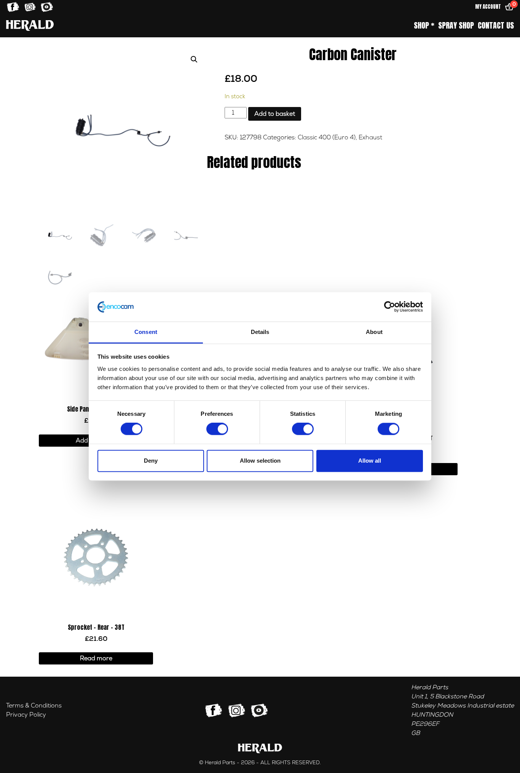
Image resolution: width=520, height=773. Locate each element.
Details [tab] (260, 332)
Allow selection (260, 460)
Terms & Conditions (34, 705)
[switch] (217, 429)
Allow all (369, 460)
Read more (96, 658)
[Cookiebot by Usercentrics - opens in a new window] (389, 307)
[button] (194, 59)
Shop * (424, 25)
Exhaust (370, 137)
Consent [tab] (145, 332)
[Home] (30, 25)
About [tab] (374, 332)
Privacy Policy (26, 715)
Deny (151, 460)
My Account (488, 6)
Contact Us (496, 25)
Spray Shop (456, 25)
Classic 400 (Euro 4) (327, 137)
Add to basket (274, 114)
